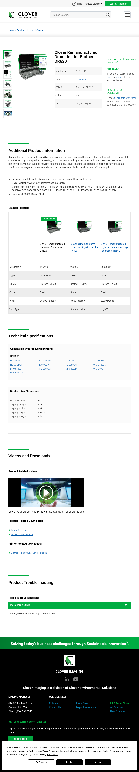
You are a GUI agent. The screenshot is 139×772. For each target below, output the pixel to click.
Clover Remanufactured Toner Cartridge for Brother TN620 (84, 247)
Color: (58, 95)
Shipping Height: (18, 412)
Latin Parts (82, 703)
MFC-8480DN (99, 365)
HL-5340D (70, 360)
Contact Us (55, 707)
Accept (98, 762)
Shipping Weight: (18, 416)
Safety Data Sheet (19, 530)
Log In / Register (118, 3)
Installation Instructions (22, 534)
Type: (58, 79)
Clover (39, 30)
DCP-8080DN (16, 360)
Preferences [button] (52, 754)
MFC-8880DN (71, 369)
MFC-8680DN (16, 369)
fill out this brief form (125, 98)
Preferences (41, 762)
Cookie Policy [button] (109, 751)
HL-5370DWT (44, 365)
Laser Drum (81, 79)
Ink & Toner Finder (120, 703)
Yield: (58, 103)
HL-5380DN (71, 365)
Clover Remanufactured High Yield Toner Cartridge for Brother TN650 (114, 247)
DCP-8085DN (44, 360)
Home (11, 30)
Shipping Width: (17, 408)
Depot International (86, 707)
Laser (31, 30)
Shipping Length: (18, 404)
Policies (53, 703)
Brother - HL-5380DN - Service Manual (29, 553)
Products (21, 30)
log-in (109, 77)
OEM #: (59, 87)
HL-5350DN (98, 360)
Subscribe (21, 739)
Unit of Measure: (18, 400)
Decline (69, 762)
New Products (117, 711)
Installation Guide (20, 604)
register (120, 77)
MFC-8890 (98, 369)
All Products (116, 707)
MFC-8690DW (44, 369)
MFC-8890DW (17, 372)
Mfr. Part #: (61, 71)
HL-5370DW (16, 365)
